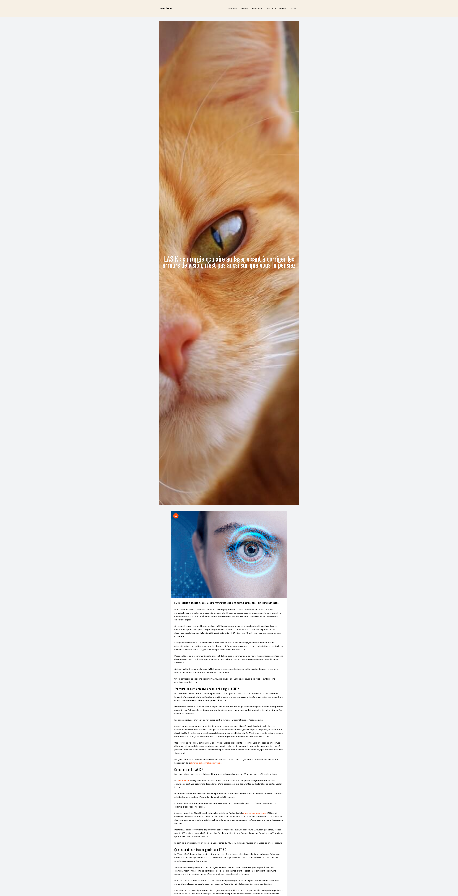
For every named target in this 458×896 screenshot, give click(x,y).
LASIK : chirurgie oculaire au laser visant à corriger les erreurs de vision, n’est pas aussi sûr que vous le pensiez (226, 603)
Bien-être (257, 8)
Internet (245, 8)
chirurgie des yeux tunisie (255, 813)
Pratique (233, 8)
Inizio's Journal (165, 8)
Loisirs (293, 8)
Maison (282, 8)
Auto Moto (270, 8)
